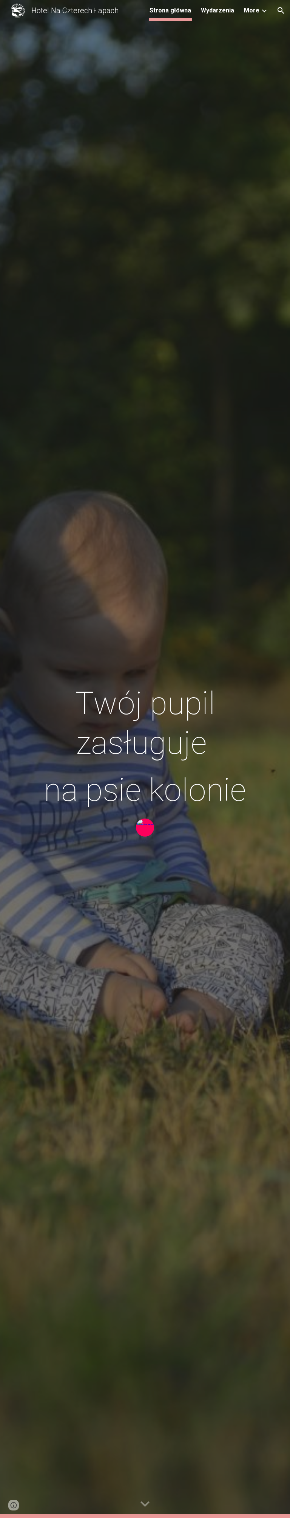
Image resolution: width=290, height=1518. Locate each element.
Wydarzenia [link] (217, 10)
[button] (281, 11)
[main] (144, 746)
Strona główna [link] (170, 10)
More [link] (251, 10)
